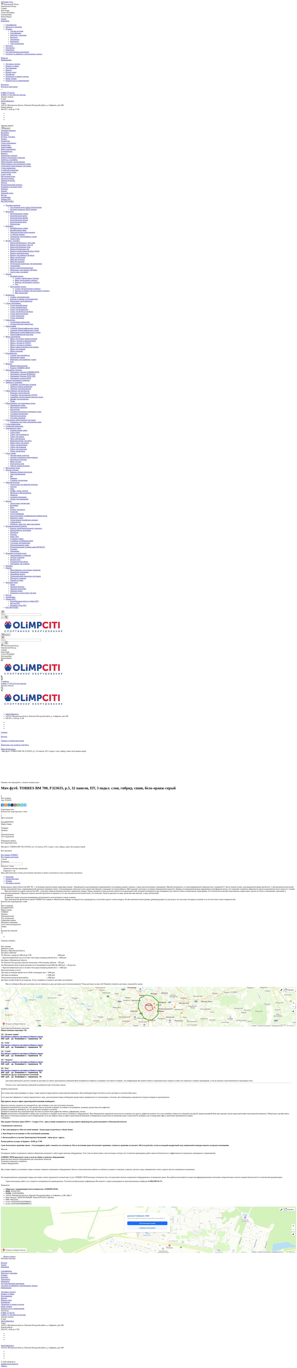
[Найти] (6, 617)
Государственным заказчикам (17, 52)
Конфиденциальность (9, 1364)
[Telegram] (25, 805)
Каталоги (14, 37)
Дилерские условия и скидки (17, 76)
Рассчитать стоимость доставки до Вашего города (22, 1036)
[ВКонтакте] (2, 805)
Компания (5, 1267)
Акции (3, 1265)
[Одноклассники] (5, 805)
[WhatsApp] (18, 805)
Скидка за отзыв (16, 31)
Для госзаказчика (17, 44)
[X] (12, 805)
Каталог (4, 1263)
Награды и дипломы (14, 27)
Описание (10, 877)
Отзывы (9, 29)
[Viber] (15, 805)
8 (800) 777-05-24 (7, 93)
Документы (14, 39)
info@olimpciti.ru (7, 101)
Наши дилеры (11, 79)
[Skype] (21, 805)
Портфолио (10, 74)
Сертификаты (11, 25)
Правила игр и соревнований (17, 81)
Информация (6, 1288)
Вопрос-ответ (11, 72)
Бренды (9, 70)
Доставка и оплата (13, 64)
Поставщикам (11, 68)
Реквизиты (14, 41)
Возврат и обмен (12, 66)
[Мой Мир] (8, 805)
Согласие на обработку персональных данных (24, 54)
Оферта (4, 1366)
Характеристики (12, 879)
